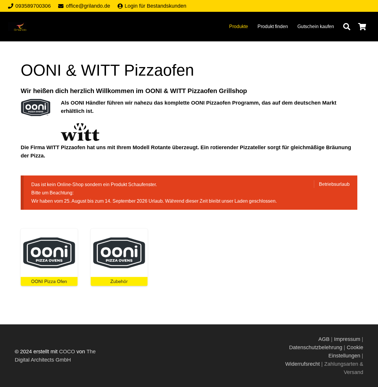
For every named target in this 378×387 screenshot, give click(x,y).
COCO (67, 352)
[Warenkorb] (362, 26)
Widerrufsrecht (302, 364)
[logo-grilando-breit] (17, 26)
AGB (324, 339)
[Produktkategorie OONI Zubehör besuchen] (119, 257)
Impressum (347, 339)
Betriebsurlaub (334, 184)
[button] (346, 26)
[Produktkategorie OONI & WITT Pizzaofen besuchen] (49, 257)
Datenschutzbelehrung (315, 347)
